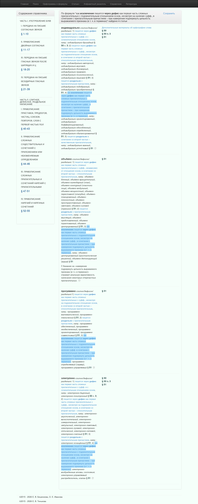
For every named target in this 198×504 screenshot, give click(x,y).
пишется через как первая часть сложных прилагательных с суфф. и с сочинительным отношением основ (78, 35)
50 (62, 45)
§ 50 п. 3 (106, 33)
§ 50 (104, 30)
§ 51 (104, 36)
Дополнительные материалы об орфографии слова (126, 27)
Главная (25, 3)
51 (89, 77)
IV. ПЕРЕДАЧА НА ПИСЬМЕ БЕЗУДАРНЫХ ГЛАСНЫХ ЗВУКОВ (34, 81)
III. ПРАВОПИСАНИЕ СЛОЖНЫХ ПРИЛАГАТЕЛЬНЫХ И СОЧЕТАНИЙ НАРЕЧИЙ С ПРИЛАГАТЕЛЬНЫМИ (33, 179)
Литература (131, 3)
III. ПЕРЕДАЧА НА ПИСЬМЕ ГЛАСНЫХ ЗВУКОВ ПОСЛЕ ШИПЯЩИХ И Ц (34, 61)
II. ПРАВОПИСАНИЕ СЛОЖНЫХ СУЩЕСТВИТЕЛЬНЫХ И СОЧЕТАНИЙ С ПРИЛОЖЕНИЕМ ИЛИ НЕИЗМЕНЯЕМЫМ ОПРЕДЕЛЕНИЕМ (32, 148)
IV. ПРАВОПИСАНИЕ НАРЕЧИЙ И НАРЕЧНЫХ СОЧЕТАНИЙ (32, 202)
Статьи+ (75, 3)
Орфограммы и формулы (55, 3)
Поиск (36, 3)
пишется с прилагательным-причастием (75, 82)
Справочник (115, 3)
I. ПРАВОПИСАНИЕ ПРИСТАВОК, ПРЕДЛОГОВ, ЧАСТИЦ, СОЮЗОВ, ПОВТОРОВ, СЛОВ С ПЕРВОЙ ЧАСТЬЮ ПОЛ (34, 117)
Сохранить (169, 13)
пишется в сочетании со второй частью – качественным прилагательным (76, 139)
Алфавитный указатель (95, 3)
